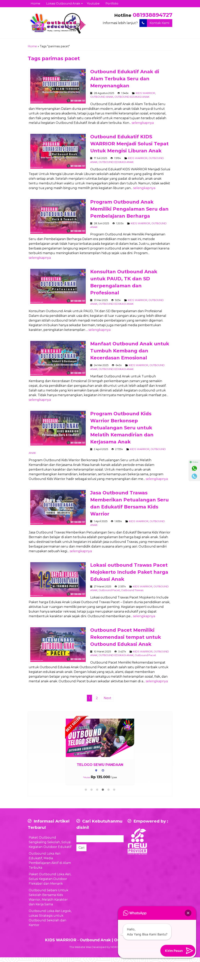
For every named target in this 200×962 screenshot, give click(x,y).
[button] (188, 913)
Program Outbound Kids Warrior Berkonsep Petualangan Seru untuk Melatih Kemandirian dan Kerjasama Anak (122, 428)
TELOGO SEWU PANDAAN (100, 765)
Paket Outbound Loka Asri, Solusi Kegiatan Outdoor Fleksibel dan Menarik (50, 878)
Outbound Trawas (132, 590)
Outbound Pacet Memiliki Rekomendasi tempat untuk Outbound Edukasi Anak (125, 637)
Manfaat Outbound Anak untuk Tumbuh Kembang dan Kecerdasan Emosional (129, 351)
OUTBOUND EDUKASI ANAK (131, 96)
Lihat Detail (103, 737)
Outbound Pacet (109, 590)
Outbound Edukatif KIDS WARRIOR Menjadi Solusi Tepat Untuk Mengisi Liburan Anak (129, 144)
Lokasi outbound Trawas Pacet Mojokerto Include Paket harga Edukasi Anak (129, 572)
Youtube (93, 3)
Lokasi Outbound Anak (63, 3)
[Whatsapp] (194, 468)
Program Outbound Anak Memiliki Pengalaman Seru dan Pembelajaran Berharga (129, 209)
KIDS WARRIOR (145, 93)
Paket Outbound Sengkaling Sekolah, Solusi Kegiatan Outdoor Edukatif (50, 842)
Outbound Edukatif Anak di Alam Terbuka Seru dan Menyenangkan (124, 78)
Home (35, 3)
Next (107, 698)
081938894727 (152, 15)
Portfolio (111, 3)
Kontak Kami (159, 23)
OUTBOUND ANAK (101, 96)
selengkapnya (143, 123)
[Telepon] (194, 476)
